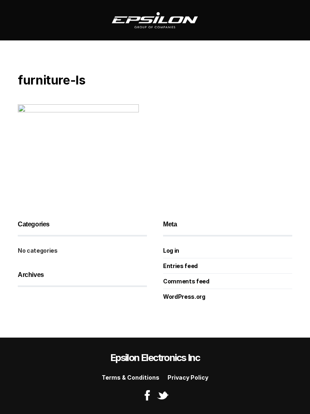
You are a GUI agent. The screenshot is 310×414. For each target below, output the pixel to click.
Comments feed (186, 281)
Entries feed (180, 265)
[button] (20, 20)
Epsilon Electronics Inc (155, 357)
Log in (171, 250)
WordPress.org (184, 296)
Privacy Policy (188, 377)
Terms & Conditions (130, 377)
